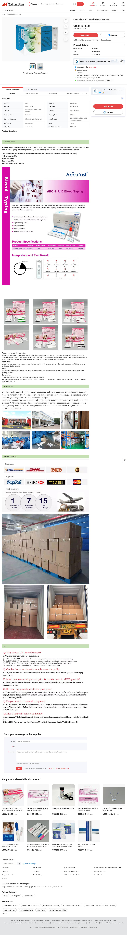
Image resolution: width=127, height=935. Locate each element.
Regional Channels (87, 920)
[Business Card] (122, 98)
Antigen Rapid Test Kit (26, 910)
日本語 (85, 923)
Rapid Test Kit (41, 910)
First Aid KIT (36, 871)
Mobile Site (106, 920)
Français (37, 923)
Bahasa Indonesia (118, 923)
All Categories (9, 10)
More (3, 914)
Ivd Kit (5, 896)
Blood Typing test (99, 871)
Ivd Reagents (16, 896)
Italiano (54, 923)
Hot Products (14, 920)
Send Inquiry (85, 35)
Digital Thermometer (70, 868)
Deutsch (60, 923)
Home (3, 14)
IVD (20, 14)
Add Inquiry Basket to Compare (36, 73)
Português (30, 923)
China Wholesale (55, 920)
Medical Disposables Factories (72, 905)
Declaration (84, 927)
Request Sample (106, 40)
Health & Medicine (12, 14)
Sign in (123, 5)
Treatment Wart (28, 896)
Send (19, 768)
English (17, 923)
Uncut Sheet (98, 875)
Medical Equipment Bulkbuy (58, 910)
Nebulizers (5, 868)
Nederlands (67, 923)
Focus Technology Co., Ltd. (50, 927)
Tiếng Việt (109, 923)
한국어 (79, 923)
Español (23, 923)
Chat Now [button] (113, 35)
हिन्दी (90, 923)
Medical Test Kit (110, 905)
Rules (123, 10)
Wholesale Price (66, 920)
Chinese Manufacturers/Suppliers (40, 920)
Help (90, 10)
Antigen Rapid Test (9, 910)
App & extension (102, 10)
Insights (114, 920)
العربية (74, 923)
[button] (82, 93)
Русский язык (46, 923)
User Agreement (74, 927)
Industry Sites (76, 920)
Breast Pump (37, 868)
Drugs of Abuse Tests (8, 875)
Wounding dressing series (71, 871)
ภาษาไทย (95, 923)
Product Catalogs (30, 864)
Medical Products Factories (30, 905)
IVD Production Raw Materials (73, 875)
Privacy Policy (93, 927)
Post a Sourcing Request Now (59, 768)
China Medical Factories (11, 905)
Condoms (5, 871)
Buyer (81, 10)
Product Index (98, 920)
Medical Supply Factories (51, 905)
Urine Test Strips (38, 875)
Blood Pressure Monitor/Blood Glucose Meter (108, 868)
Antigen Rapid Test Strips (93, 905)
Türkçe (102, 923)
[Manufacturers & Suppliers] (13, 4)
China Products (25, 920)
